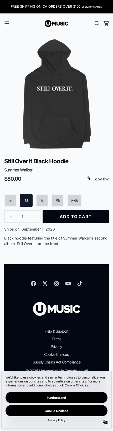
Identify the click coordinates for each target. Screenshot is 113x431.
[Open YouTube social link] (68, 283)
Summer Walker (18, 170)
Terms (56, 339)
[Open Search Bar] (96, 23)
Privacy (56, 346)
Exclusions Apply (91, 6)
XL (58, 200)
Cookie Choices (56, 354)
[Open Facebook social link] (33, 283)
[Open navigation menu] (7, 23)
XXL (74, 200)
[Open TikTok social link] (79, 283)
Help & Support (57, 331)
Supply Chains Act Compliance (56, 362)
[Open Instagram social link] (56, 283)
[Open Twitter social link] (45, 283)
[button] (56, 179)
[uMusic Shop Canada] (56, 23)
